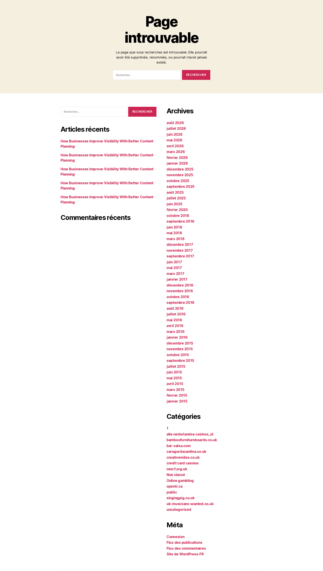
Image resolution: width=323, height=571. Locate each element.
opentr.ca (175, 486)
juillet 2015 (176, 366)
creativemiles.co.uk (183, 457)
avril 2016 (175, 326)
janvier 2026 (177, 163)
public (172, 492)
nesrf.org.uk (177, 469)
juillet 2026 (176, 128)
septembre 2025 (180, 186)
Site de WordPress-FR (185, 554)
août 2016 (175, 308)
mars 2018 (176, 239)
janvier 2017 (177, 279)
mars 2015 (175, 390)
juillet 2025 (176, 198)
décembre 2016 (180, 285)
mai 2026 (174, 140)
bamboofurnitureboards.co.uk (192, 440)
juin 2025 (174, 204)
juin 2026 (175, 134)
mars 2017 (175, 274)
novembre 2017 (180, 250)
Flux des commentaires (186, 548)
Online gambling (180, 481)
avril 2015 (175, 384)
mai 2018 (174, 233)
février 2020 (177, 210)
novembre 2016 (180, 291)
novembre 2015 (180, 349)
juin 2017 (174, 262)
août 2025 (175, 192)
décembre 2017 (180, 244)
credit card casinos (183, 463)
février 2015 (177, 395)
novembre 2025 (180, 175)
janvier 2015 (177, 401)
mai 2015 (174, 378)
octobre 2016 (178, 297)
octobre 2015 (178, 355)
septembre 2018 (180, 221)
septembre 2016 (180, 302)
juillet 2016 (176, 314)
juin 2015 (174, 372)
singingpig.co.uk (181, 498)
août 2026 (175, 123)
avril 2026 (175, 146)
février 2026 (177, 158)
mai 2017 (174, 268)
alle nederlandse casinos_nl (190, 434)
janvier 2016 (177, 337)
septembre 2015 (180, 360)
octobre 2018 (178, 216)
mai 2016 (174, 320)
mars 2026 (176, 152)
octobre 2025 (178, 181)
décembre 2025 (180, 169)
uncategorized (179, 509)
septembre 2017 (180, 256)
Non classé (176, 475)
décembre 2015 (180, 343)
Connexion (176, 537)
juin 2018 (174, 227)
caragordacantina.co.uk (186, 451)
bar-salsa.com (179, 446)
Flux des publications (184, 542)
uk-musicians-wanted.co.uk (190, 504)
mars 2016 (176, 332)
